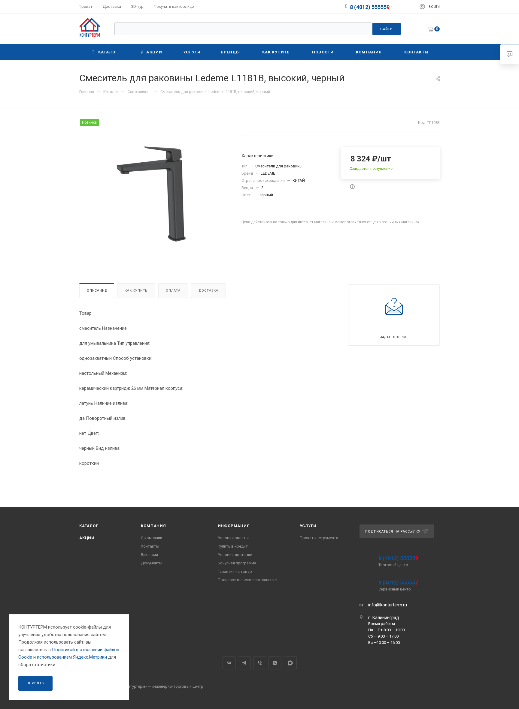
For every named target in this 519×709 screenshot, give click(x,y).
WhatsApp (275, 662)
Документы (151, 563)
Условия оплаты (233, 538)
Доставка (208, 291)
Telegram (244, 662)
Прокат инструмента (319, 538)
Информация (234, 526)
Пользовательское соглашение (247, 580)
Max (290, 662)
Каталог (88, 526)
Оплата (173, 291)
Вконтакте (229, 662)
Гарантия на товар (235, 571)
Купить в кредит (233, 546)
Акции (87, 538)
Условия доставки (235, 554)
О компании (151, 538)
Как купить (136, 291)
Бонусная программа (237, 563)
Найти (386, 29)
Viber (259, 662)
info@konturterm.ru (387, 605)
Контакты (150, 546)
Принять (35, 683)
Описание (97, 291)
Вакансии (149, 554)
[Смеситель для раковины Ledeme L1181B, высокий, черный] (155, 194)
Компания (153, 526)
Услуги (308, 526)
